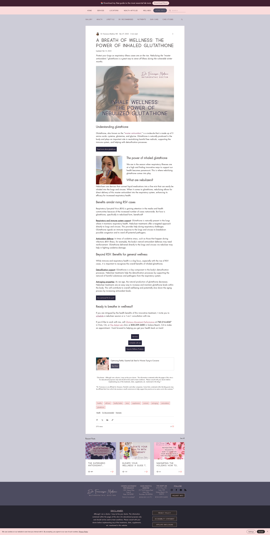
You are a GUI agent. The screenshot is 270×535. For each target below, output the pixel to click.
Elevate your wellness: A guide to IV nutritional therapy (134, 464)
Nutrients (141, 19)
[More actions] (172, 34)
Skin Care (154, 19)
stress (127, 403)
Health (99, 19)
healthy (99, 403)
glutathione (100, 407)
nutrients (145, 403)
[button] (182, 19)
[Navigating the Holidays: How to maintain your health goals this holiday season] (169, 450)
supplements (136, 403)
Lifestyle (110, 19)
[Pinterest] (181, 490)
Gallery (88, 19)
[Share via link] (112, 420)
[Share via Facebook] (97, 420)
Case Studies (168, 19)
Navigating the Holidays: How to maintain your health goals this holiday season (169, 464)
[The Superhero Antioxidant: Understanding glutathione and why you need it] (101, 450)
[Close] (267, 531)
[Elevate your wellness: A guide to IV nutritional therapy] (135, 450)
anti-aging (155, 403)
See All (182, 438)
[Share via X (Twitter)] (102, 420)
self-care (107, 403)
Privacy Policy (83, 532)
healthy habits (118, 403)
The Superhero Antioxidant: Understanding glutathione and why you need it (100, 464)
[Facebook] (176, 490)
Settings (251, 532)
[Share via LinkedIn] (107, 420)
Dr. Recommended (126, 19)
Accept (261, 532)
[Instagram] (171, 490)
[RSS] (185, 490)
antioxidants (165, 403)
